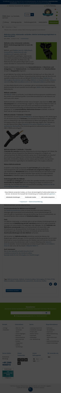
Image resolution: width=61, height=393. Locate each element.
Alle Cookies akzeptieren (48, 197)
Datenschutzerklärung (35, 202)
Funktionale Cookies (30, 197)
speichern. (52, 194)
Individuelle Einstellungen (13, 197)
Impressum (23, 202)
